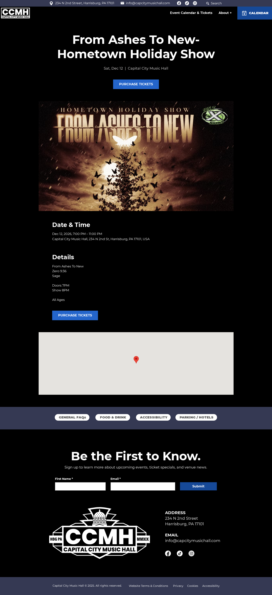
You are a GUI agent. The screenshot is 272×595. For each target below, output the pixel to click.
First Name (64, 479)
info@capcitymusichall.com (148, 3)
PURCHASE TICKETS (136, 84)
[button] (225, 13)
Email (116, 479)
